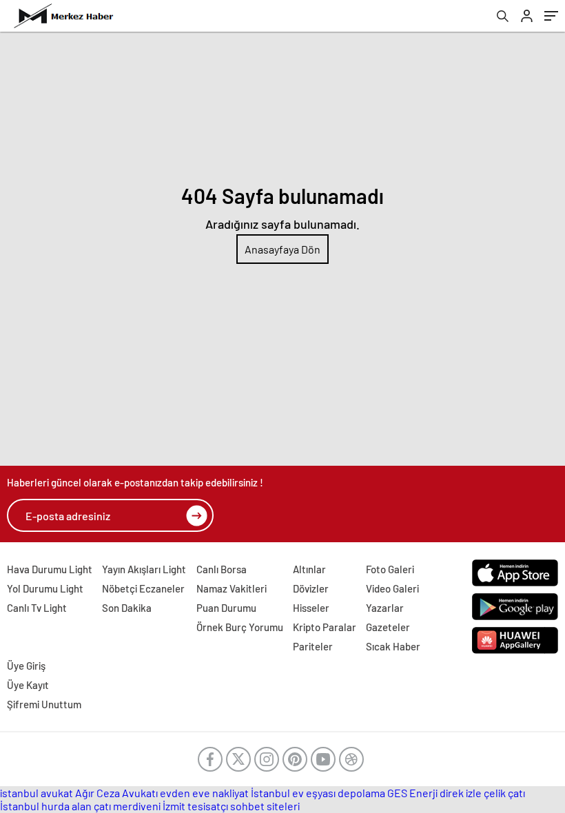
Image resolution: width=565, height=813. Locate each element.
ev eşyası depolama (338, 792)
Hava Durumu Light (49, 569)
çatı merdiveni (127, 805)
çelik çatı (504, 792)
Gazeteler (388, 627)
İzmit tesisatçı (195, 805)
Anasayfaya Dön (282, 249)
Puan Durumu (226, 607)
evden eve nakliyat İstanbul (225, 792)
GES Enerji (412, 792)
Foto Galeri (390, 569)
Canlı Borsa (221, 569)
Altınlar (309, 569)
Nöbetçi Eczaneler (143, 588)
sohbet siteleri (265, 805)
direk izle (461, 792)
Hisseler (311, 607)
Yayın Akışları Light (144, 569)
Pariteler (313, 646)
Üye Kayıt (28, 685)
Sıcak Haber (393, 646)
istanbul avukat (36, 792)
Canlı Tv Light (37, 607)
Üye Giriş (26, 665)
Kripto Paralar (324, 627)
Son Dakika (127, 607)
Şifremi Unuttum (44, 704)
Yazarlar (385, 607)
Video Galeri (392, 588)
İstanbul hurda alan (46, 805)
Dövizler (311, 588)
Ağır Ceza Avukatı (116, 792)
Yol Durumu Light (45, 588)
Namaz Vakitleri (231, 588)
